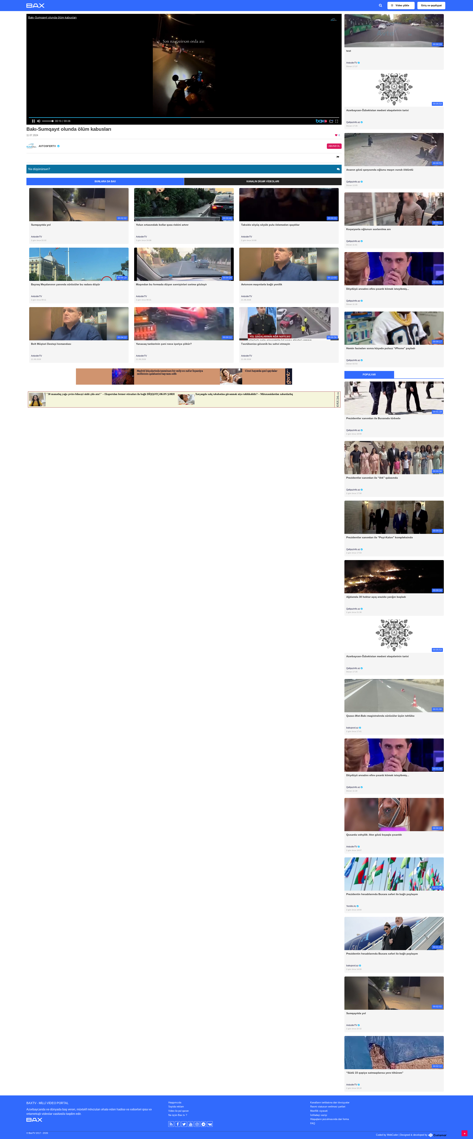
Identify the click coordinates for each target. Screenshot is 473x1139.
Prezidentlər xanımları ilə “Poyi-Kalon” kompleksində (379, 537)
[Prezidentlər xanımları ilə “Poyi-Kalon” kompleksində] (394, 517)
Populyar (369, 374)
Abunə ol (334, 146)
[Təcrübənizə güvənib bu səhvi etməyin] (289, 323)
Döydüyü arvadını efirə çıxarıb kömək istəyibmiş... (377, 288)
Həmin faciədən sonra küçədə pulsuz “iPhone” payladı (380, 348)
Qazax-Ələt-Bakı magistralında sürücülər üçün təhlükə (380, 715)
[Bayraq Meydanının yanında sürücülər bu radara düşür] (79, 264)
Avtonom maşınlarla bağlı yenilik (261, 284)
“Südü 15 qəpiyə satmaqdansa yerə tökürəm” (374, 1072)
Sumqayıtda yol (41, 224)
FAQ (312, 1123)
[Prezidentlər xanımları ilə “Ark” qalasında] (394, 457)
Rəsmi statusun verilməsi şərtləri (327, 1106)
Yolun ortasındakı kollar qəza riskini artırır (162, 224)
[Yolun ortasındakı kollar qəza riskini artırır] (184, 204)
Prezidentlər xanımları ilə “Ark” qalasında (372, 477)
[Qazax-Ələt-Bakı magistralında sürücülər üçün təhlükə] (394, 695)
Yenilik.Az (351, 906)
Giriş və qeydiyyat (431, 5)
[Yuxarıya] (464, 1133)
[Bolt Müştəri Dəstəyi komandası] (79, 323)
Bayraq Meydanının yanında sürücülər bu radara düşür (65, 284)
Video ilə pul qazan (178, 1110)
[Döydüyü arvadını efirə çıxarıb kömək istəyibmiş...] (394, 268)
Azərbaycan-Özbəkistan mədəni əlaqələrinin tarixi (377, 110)
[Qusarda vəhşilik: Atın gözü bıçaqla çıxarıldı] (394, 814)
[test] (394, 30)
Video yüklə (402, 5)
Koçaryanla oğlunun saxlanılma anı (368, 229)
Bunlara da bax (105, 181)
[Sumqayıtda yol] (79, 204)
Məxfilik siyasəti (319, 1110)
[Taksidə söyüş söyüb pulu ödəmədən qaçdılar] (289, 204)
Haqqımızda (174, 1102)
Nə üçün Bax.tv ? (177, 1115)
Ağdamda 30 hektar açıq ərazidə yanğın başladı (376, 596)
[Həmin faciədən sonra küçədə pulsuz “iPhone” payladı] (394, 327)
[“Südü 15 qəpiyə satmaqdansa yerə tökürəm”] (394, 1052)
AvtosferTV (36, 236)
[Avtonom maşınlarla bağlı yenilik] (289, 264)
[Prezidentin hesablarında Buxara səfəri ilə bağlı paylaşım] (394, 874)
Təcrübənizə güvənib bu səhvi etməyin (265, 343)
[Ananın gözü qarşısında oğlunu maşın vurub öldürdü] (394, 149)
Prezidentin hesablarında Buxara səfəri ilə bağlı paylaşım (382, 894)
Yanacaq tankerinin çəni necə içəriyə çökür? (164, 343)
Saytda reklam (176, 1106)
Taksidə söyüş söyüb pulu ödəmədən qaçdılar (270, 224)
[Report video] (338, 156)
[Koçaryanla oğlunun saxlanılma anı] (394, 209)
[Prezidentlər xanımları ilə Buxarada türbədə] (394, 398)
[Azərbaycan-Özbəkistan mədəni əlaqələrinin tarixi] (394, 90)
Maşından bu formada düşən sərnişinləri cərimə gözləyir (171, 284)
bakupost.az (352, 727)
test (348, 50)
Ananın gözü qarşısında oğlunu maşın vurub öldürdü (379, 169)
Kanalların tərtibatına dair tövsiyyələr (329, 1102)
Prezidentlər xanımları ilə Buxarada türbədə (373, 418)
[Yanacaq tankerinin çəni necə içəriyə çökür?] (184, 323)
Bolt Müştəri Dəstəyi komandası (51, 343)
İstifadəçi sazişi (318, 1115)
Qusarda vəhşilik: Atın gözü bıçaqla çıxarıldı (374, 834)
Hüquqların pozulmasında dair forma (329, 1119)
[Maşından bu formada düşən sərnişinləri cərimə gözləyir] (184, 264)
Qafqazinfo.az (353, 122)
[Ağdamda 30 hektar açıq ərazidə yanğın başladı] (394, 576)
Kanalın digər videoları (262, 181)
